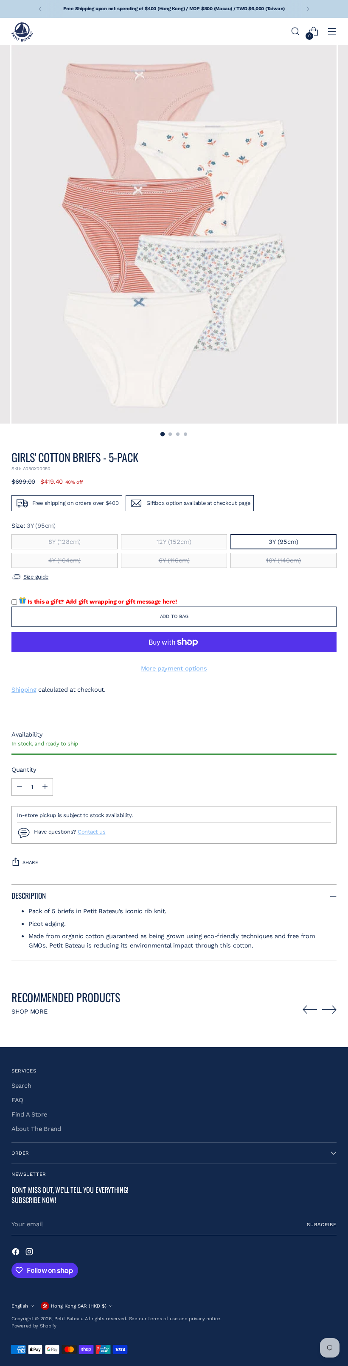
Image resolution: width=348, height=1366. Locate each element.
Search (21, 1085)
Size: (33, 525)
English (19, 1306)
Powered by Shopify (33, 1326)
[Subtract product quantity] (19, 787)
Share (30, 862)
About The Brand (36, 1129)
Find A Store (29, 1114)
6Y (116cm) (174, 560)
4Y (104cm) (64, 560)
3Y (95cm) (283, 542)
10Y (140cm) (283, 560)
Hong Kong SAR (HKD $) (79, 1306)
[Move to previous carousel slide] (310, 1010)
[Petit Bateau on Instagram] (30, 1253)
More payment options (174, 668)
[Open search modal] (295, 31)
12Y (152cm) (174, 542)
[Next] (307, 9)
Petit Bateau (68, 1319)
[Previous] (40, 9)
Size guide (35, 577)
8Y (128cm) (64, 542)
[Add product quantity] (45, 787)
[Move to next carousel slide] (329, 1009)
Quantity (23, 769)
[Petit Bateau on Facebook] (16, 1253)
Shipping (23, 689)
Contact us (91, 831)
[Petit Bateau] (22, 31)
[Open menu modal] (332, 31)
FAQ (17, 1100)
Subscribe (322, 1224)
